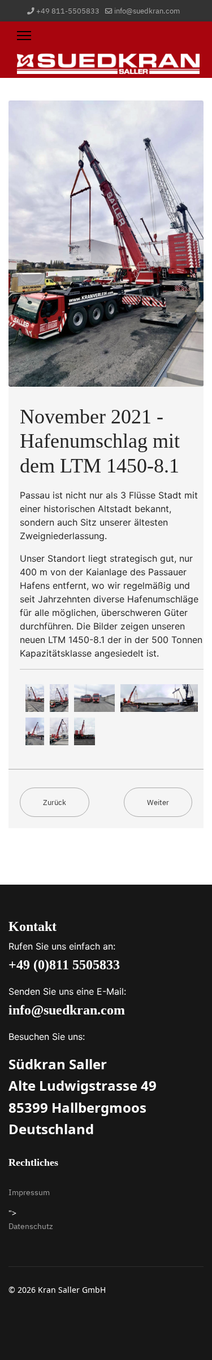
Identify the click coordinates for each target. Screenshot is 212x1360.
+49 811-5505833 (67, 10)
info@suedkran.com (147, 10)
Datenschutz (30, 1226)
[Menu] (24, 35)
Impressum (29, 1192)
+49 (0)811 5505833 (64, 964)
